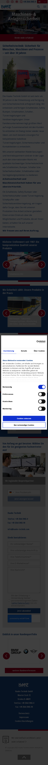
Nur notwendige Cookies (24, 425)
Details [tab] (24, 351)
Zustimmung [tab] (8, 351)
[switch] (41, 394)
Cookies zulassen (24, 418)
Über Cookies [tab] (39, 351)
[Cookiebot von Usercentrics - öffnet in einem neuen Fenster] (34, 341)
